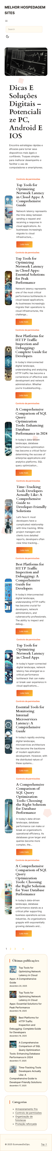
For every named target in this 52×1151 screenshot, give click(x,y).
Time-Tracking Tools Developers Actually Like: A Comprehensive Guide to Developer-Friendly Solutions (31, 499)
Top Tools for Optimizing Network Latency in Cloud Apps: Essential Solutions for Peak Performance (30, 271)
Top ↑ (44, 1144)
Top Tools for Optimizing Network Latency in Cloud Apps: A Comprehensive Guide (30, 195)
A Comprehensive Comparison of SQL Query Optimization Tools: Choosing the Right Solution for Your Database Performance (31, 880)
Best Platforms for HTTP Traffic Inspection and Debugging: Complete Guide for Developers (31, 346)
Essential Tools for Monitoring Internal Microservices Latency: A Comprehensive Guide (30, 719)
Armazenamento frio (26, 1109)
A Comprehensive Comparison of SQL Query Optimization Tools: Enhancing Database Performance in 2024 (31, 421)
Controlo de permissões (28, 179)
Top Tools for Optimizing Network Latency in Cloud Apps (30, 651)
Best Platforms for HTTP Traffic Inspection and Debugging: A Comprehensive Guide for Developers (30, 576)
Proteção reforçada (26, 1123)
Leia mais (26, 245)
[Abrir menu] (6, 21)
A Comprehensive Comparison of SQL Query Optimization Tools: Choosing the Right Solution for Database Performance (31, 799)
